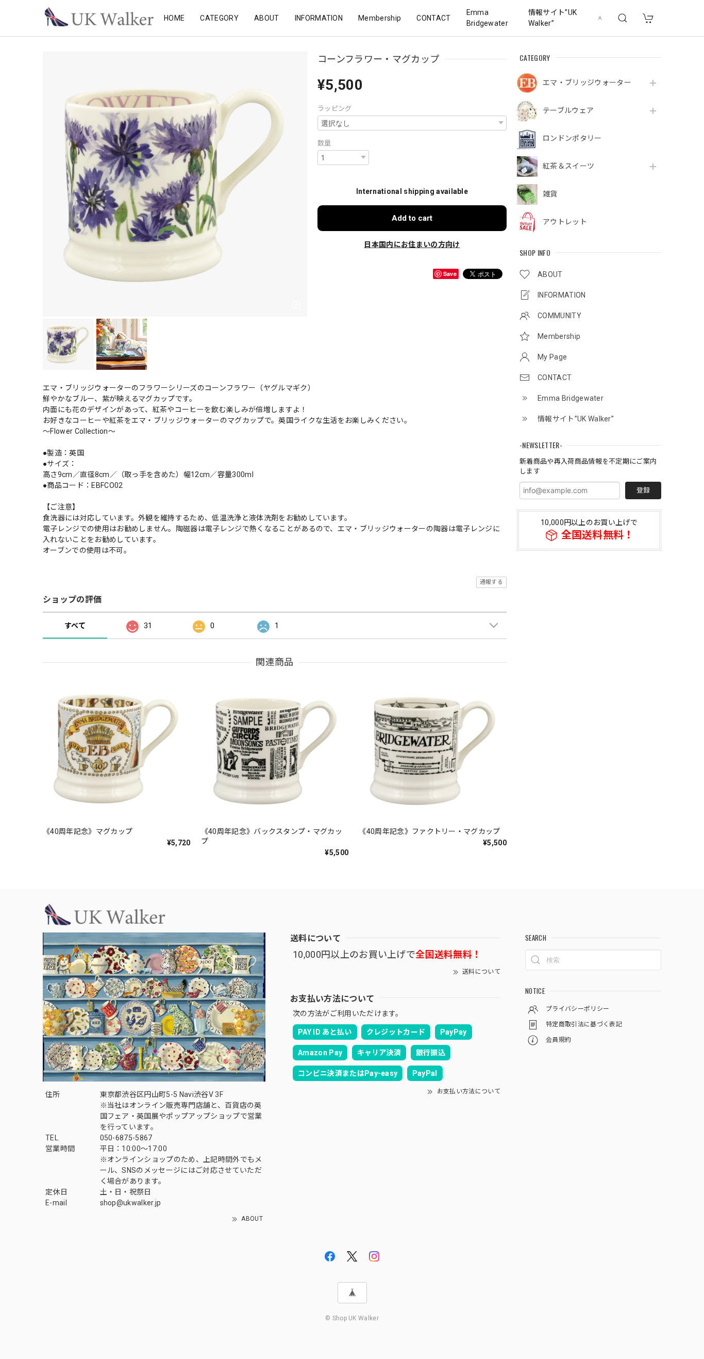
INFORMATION (319, 18)
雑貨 (550, 194)
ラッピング (334, 108)
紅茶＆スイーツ (568, 166)
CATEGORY (219, 18)
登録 (643, 490)
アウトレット (565, 222)
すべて (75, 625)
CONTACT (433, 18)
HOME (174, 18)
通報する (491, 582)
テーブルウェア (568, 110)
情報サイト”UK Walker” (552, 17)
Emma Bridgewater (487, 17)
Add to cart (412, 218)
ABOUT (266, 18)
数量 (324, 143)
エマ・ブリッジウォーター (587, 82)
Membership (379, 18)
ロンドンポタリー (572, 138)
